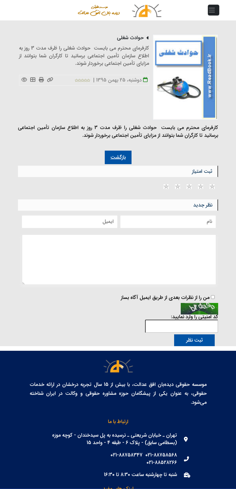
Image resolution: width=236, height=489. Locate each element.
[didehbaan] (146, 10)
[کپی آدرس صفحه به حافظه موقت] (50, 80)
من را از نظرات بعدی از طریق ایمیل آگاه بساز (165, 297)
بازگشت (118, 157)
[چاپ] (41, 80)
